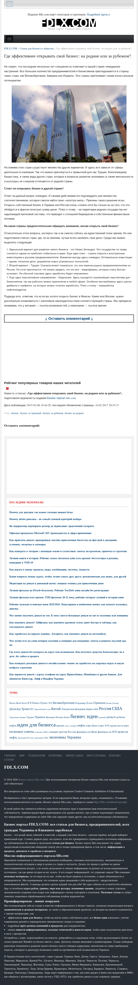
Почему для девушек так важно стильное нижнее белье (41, 512)
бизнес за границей (30, 413)
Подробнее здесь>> (99, 14)
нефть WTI (103, 725)
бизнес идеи (84, 715)
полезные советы (21, 731)
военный (102, 717)
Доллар (115, 703)
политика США (41, 732)
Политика (55, 755)
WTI (50, 702)
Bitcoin (12, 703)
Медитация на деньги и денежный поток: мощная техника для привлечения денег (56, 583)
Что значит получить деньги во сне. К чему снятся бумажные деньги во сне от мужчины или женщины (68, 615)
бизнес (15, 413)
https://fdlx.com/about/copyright (110, 802)
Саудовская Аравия (17, 717)
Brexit (24, 703)
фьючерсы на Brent (87, 731)
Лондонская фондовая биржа (77, 709)
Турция (30, 717)
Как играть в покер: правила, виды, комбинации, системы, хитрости (49, 569)
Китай (56, 708)
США (117, 708)
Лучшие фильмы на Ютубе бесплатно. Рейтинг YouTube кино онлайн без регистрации (59, 590)
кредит (60, 725)
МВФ (96, 709)
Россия (105, 708)
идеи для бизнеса (36, 724)
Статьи (9, 759)
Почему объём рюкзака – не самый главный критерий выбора (45, 519)
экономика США (41, 737)
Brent (18, 702)
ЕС (32, 709)
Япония (59, 717)
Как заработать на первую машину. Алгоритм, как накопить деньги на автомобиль (57, 634)
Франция (50, 717)
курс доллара (71, 725)
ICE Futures (33, 703)
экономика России (25, 738)
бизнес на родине (74, 413)
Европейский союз (42, 709)
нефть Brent (92, 725)
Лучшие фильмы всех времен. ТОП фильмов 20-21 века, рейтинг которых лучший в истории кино (66, 597)
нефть (81, 725)
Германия (99, 703)
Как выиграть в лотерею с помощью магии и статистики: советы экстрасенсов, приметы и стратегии (68, 551)
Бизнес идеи (74, 755)
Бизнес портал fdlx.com (61, 398)
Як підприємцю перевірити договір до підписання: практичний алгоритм (51, 526)
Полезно (115, 755)
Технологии (36, 755)
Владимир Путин (84, 703)
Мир (22, 755)
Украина (39, 717)
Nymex (44, 703)
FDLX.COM (16, 767)
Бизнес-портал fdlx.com (31, 779)
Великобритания (64, 703)
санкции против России (62, 731)
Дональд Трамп (19, 709)
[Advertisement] (69, 351)
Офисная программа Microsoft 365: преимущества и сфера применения (50, 533)
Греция (109, 703)
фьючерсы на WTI (107, 731)
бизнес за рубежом (53, 413)
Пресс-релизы (95, 755)
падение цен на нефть (119, 725)
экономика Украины (65, 737)
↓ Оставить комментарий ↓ (69, 318)
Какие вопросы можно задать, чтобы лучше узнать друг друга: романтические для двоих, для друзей (67, 576)
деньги (111, 717)
